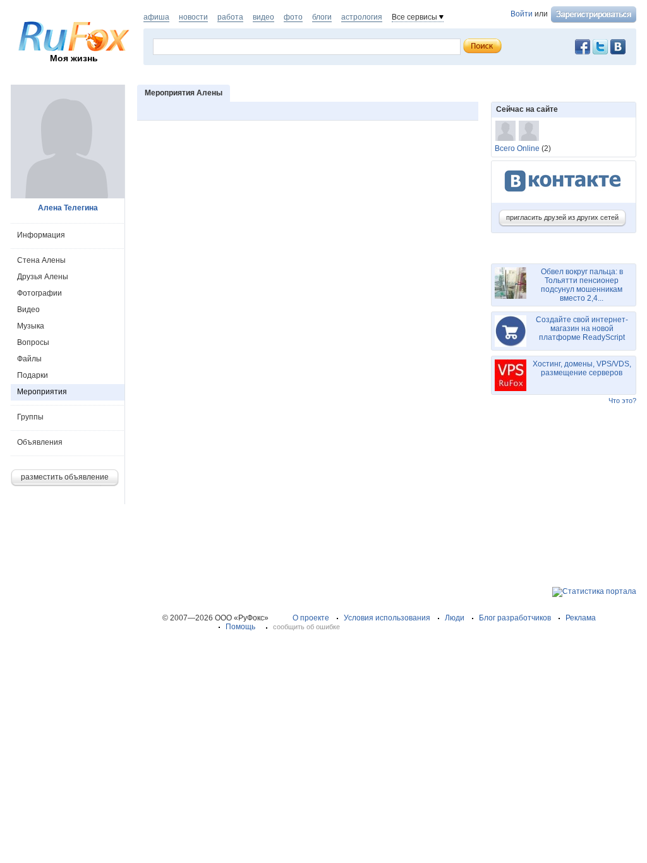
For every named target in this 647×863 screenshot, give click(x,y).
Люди (454, 617)
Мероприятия (42, 391)
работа (230, 17)
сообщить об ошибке (306, 627)
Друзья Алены (42, 276)
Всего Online (517, 148)
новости (193, 17)
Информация (41, 235)
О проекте (311, 617)
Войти (522, 13)
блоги (322, 17)
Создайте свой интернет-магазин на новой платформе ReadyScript (582, 328)
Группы (30, 417)
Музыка (30, 326)
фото (293, 17)
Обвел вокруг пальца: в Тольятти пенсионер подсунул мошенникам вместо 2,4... (582, 285)
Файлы (29, 358)
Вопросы (33, 342)
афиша (156, 17)
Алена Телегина (68, 207)
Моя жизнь (74, 58)
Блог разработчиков (515, 617)
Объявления (40, 442)
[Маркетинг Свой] (505, 131)
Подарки (32, 375)
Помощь (240, 626)
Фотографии (39, 293)
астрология (361, 17)
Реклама (580, 617)
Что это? (622, 400)
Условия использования (387, 617)
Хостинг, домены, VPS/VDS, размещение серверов (582, 368)
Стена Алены (41, 260)
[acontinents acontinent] (529, 131)
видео (263, 17)
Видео (28, 309)
